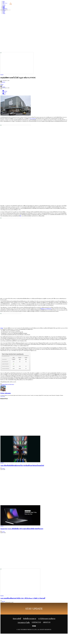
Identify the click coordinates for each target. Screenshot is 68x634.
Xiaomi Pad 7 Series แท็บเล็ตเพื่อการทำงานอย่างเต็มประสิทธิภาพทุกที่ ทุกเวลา (21, 528)
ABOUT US (46, 622)
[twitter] (66, 1)
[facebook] (64, 1)
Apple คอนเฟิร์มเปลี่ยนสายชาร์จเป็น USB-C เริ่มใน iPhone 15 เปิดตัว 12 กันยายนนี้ (22, 598)
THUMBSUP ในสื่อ (24, 622)
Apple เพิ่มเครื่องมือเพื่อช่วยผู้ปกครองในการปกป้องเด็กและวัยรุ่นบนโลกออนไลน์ (22, 465)
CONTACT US (36, 622)
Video (4, 9)
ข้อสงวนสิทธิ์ (17, 618)
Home (4, 6)
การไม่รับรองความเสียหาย (46, 618)
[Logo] (7, 4)
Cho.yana (3, 601)
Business (1, 526)
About (4, 12)
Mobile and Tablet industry (9, 384)
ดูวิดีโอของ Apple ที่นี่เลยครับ (46, 308)
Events (4, 11)
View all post (2, 396)
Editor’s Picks (5, 8)
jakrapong (3, 86)
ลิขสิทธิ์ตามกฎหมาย (29, 618)
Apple (1, 385)
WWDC (4, 385)
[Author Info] (3, 390)
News (4, 7)
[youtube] (67, 1)
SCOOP (4, 10)
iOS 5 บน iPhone (33, 118)
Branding (2, 462)
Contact (4, 13)
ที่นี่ (20, 215)
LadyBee (3, 468)
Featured (1, 74)
